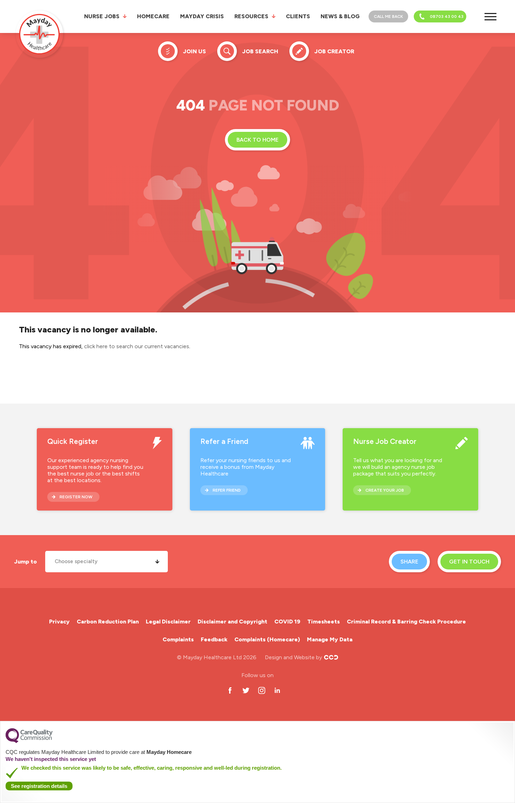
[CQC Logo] (29, 741)
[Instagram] (261, 690)
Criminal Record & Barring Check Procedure (406, 621)
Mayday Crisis (202, 16)
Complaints (178, 639)
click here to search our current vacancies (136, 346)
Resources (251, 16)
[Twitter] (246, 690)
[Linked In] (277, 690)
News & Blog (340, 16)
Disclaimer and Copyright (232, 621)
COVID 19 (287, 621)
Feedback (214, 639)
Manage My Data (329, 639)
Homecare (153, 16)
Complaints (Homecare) (267, 639)
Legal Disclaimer (168, 621)
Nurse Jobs (101, 16)
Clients (298, 16)
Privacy (59, 621)
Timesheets (323, 621)
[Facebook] (230, 690)
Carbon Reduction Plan (108, 621)
